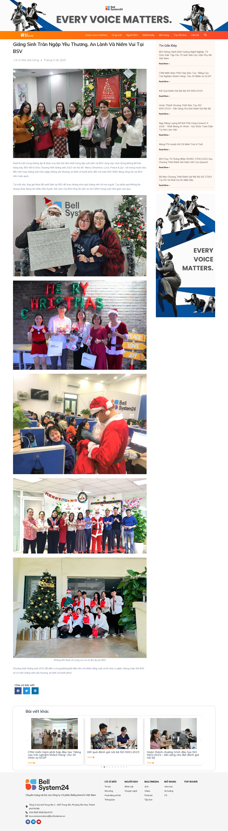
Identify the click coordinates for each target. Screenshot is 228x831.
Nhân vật (129, 786)
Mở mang (164, 35)
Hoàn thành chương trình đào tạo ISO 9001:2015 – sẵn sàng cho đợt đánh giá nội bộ (113, 754)
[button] (18, 690)
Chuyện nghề (131, 791)
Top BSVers (180, 35)
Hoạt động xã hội (113, 795)
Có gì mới (117, 35)
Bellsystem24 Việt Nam (83, 795)
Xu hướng (168, 791)
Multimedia (148, 35)
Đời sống (33, 60)
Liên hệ (195, 35)
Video (147, 791)
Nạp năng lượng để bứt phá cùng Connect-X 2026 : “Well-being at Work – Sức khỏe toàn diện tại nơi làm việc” (186, 126)
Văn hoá (168, 786)
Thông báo (110, 799)
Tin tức (108, 786)
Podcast (148, 795)
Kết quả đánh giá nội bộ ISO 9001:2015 (181, 90)
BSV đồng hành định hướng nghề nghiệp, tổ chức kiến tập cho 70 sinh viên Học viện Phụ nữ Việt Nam (185, 55)
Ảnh (147, 786)
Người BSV (132, 35)
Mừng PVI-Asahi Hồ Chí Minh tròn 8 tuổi (181, 144)
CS (165, 795)
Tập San (148, 799)
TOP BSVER (191, 781)
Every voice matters (96, 35)
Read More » (164, 64)
